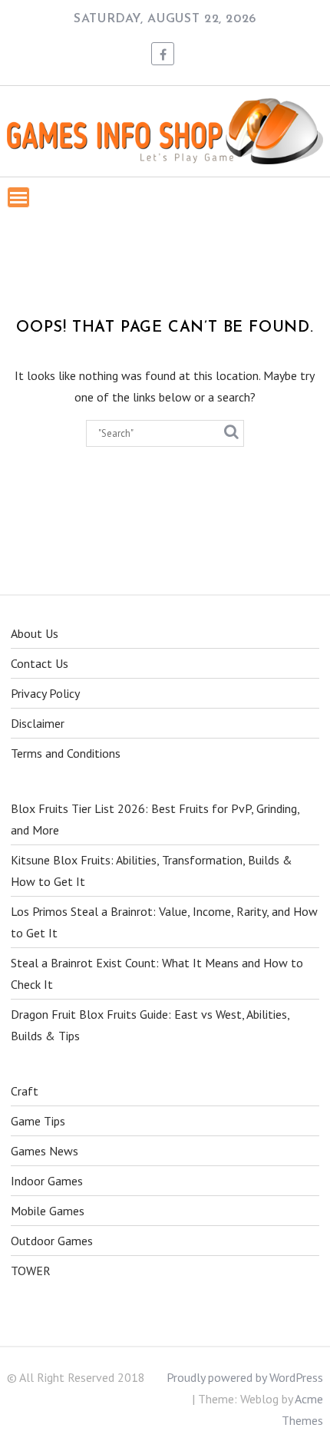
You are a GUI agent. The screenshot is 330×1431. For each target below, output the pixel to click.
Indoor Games (47, 1180)
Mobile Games (47, 1210)
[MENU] (18, 197)
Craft (24, 1091)
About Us (34, 633)
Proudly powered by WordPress (245, 1377)
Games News (44, 1150)
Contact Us (39, 663)
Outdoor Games (52, 1240)
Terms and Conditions (65, 753)
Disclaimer (37, 723)
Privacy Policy (45, 693)
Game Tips (38, 1121)
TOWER (31, 1270)
